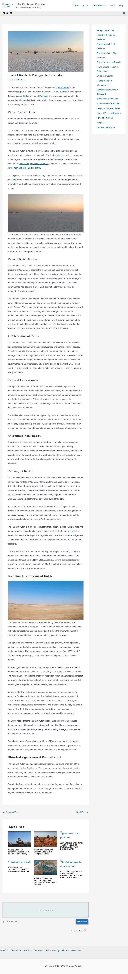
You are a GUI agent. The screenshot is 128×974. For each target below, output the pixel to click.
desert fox (24, 163)
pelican (26, 168)
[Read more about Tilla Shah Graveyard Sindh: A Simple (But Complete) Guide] (45, 839)
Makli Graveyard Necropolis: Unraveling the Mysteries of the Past (19, 869)
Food (112, 5)
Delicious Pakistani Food (108, 108)
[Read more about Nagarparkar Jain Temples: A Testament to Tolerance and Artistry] (19, 839)
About (85, 5)
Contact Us (16, 950)
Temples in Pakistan (106, 127)
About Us (4, 950)
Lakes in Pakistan (105, 76)
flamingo (18, 168)
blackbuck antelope (39, 163)
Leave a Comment (16, 79)
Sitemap (65, 950)
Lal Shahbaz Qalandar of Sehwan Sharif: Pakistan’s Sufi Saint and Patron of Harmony (71, 875)
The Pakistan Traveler (31, 4)
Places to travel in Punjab (108, 62)
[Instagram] (11, 13)
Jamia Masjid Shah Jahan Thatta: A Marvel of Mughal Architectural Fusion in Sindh (71, 846)
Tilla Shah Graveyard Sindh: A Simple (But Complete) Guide (43, 852)
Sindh (25, 96)
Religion (100, 122)
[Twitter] (7, 13)
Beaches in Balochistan (107, 99)
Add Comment (82, 922)
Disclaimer (76, 950)
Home (75, 5)
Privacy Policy (52, 950)
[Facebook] (3, 13)
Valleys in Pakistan (105, 30)
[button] (105, 5)
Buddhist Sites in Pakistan (109, 103)
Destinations (98, 5)
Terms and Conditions (33, 950)
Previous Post (11, 812)
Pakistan (43, 96)
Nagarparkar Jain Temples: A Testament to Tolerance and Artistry (18, 852)
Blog (121, 5)
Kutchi (79, 175)
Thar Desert (63, 87)
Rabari (15, 180)
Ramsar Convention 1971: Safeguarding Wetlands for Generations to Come (45, 881)
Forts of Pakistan (105, 118)
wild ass (60, 155)
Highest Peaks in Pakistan (109, 113)
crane (37, 168)
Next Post (82, 812)
